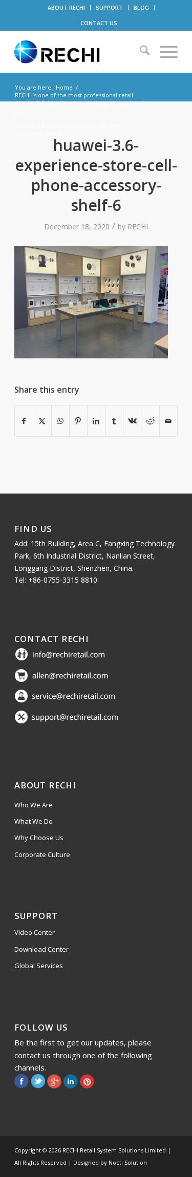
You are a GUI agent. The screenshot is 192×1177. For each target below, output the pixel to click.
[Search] (140, 51)
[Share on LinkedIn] (96, 420)
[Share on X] (42, 420)
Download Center (41, 949)
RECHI (137, 226)
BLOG (141, 7)
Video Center (34, 932)
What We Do (33, 821)
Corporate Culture (42, 854)
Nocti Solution (128, 1162)
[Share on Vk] (132, 420)
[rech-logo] (79, 51)
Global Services (38, 965)
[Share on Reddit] (150, 420)
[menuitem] (66, 7)
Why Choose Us (38, 837)
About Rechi (45, 785)
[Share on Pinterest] (78, 420)
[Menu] (164, 51)
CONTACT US (98, 23)
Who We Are (33, 804)
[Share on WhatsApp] (60, 420)
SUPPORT (109, 7)
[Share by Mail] (168, 420)
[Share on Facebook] (24, 420)
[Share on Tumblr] (114, 420)
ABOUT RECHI (66, 7)
